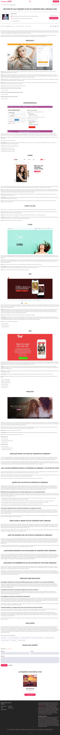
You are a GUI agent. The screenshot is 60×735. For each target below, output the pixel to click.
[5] (11, 648)
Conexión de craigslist (5, 640)
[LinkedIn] (53, 26)
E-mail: (31, 651)
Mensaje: (3, 656)
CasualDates (10, 706)
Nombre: (2, 651)
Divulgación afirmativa (49, 729)
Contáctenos (18, 729)
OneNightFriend (10, 707)
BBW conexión (4, 637)
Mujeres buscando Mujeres (26, 637)
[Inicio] (6, 1)
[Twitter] (55, 26)
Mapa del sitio (12, 729)
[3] (8, 648)
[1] (6, 648)
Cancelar (10, 665)
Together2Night (3, 709)
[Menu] (30, 1)
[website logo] (5, 17)
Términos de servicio (32, 729)
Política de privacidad (24, 729)
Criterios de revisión (40, 729)
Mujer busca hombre (21, 640)
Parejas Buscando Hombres (49, 637)
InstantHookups (3, 706)
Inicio (8, 729)
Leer (54, 20)
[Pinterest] (58, 26)
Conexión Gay (13, 640)
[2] (7, 648)
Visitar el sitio (54, 18)
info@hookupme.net (41, 706)
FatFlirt (2, 707)
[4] (10, 648)
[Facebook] (51, 26)
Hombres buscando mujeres (37, 637)
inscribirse (56, 1)
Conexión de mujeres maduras (14, 637)
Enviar (4, 665)
